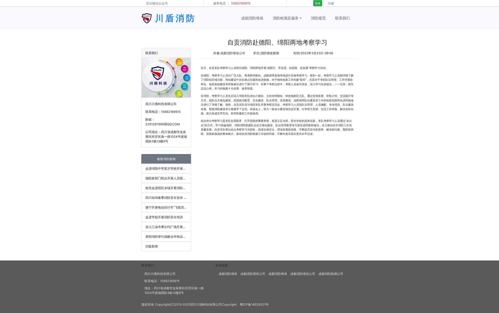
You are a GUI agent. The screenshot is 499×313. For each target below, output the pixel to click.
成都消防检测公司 (330, 274)
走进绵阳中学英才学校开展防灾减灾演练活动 (168, 168)
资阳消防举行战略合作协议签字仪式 (168, 236)
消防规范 (318, 18)
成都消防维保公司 (232, 53)
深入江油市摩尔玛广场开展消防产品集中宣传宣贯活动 (168, 227)
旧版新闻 (151, 246)
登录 (317, 3)
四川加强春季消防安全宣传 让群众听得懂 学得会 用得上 (168, 198)
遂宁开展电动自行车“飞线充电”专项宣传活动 (168, 207)
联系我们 (342, 18)
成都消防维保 (252, 18)
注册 (331, 3)
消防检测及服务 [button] (286, 18)
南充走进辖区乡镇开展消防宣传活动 (168, 188)
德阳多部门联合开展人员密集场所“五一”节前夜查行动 (168, 178)
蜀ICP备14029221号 (254, 304)
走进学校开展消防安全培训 (164, 217)
